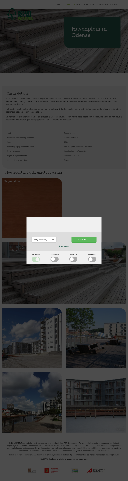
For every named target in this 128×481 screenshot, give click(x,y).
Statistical (73, 254)
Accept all (84, 240)
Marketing (92, 254)
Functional (54, 254)
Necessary (36, 254)
